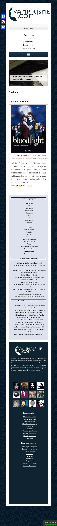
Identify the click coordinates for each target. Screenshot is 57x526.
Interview (29, 429)
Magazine (29, 232)
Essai (29, 218)
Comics (29, 215)
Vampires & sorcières (29, 466)
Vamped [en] (30, 461)
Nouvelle (29, 237)
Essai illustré (29, 220)
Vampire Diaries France (29, 463)
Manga (29, 234)
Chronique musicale (29, 436)
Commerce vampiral (29, 433)
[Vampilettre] (28, 41)
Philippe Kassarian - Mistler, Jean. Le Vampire (29, 315)
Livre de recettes (29, 229)
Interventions (28, 44)
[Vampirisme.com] (29, 20)
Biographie (29, 213)
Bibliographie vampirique (30, 447)
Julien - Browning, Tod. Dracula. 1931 (29, 317)
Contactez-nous (28, 48)
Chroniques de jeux (30, 421)
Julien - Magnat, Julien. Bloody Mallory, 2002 (29, 324)
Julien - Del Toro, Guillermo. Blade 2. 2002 (29, 320)
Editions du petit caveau (29, 449)
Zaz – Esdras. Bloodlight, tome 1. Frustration (29, 155)
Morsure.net (29, 454)
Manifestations (29, 426)
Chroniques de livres (29, 417)
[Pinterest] (3, 21)
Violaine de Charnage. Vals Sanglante (29, 294)
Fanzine (29, 222)
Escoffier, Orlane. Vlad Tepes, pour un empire (29, 296)
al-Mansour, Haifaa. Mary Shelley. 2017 (29, 263)
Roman (29, 244)
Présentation (28, 35)
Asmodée (27, 159)
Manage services (50, 522)
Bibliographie (29, 210)
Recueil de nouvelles (29, 239)
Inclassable (29, 225)
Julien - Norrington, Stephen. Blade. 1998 (29, 322)
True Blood (29, 458)
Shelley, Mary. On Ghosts (29, 275)
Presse (28, 38)
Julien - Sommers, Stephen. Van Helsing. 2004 (29, 327)
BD (29, 206)
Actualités (30, 438)
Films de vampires (29, 451)
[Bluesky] (3, 27)
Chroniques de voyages (29, 424)
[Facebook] (3, 16)
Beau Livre (29, 208)
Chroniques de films (29, 419)
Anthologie (29, 203)
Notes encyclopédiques (30, 431)
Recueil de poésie (29, 241)
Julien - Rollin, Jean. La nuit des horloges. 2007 (29, 334)
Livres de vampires (17, 159)
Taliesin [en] (29, 456)
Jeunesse (29, 227)
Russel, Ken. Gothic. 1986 (29, 282)
